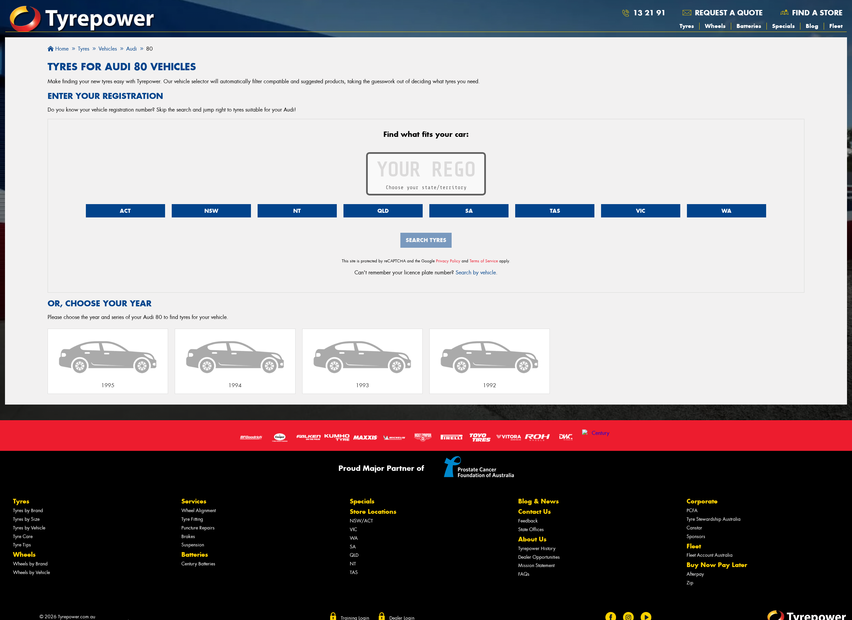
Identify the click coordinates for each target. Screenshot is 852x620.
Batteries (749, 26)
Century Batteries (198, 564)
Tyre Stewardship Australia (714, 519)
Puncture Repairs (198, 528)
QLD (383, 210)
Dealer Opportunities (539, 557)
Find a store (817, 12)
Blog (812, 26)
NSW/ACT (361, 521)
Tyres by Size (26, 519)
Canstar (694, 528)
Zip (690, 583)
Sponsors (696, 536)
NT (297, 210)
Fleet (836, 26)
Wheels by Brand (30, 564)
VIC (640, 210)
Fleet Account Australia (710, 555)
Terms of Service (484, 261)
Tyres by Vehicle (29, 528)
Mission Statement (536, 565)
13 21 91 (649, 12)
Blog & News (538, 501)
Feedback (528, 521)
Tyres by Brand (28, 510)
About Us (532, 539)
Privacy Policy (448, 261)
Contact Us (534, 511)
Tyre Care (23, 536)
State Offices (531, 529)
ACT (125, 210)
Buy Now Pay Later (717, 565)
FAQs (524, 574)
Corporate (702, 501)
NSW (211, 210)
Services (193, 501)
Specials (783, 26)
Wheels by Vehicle (31, 572)
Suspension (192, 545)
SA (469, 210)
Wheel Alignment (198, 510)
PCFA (692, 510)
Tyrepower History (536, 548)
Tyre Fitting (192, 519)
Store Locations (373, 511)
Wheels (715, 26)
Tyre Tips (22, 545)
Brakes (188, 536)
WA (727, 210)
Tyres (687, 26)
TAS (555, 210)
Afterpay (695, 574)
